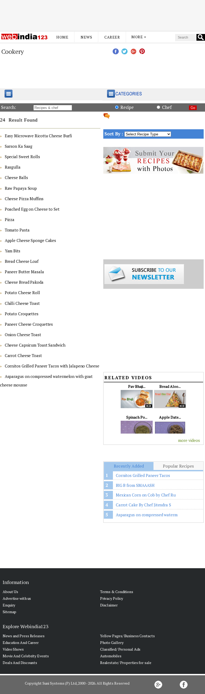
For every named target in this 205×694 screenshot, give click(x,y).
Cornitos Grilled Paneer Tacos (143, 475)
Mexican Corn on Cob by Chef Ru (146, 495)
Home (62, 37)
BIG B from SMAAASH (135, 485)
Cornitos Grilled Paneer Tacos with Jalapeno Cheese (52, 366)
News (86, 37)
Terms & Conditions (116, 591)
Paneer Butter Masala (24, 271)
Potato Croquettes (21, 313)
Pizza (10, 219)
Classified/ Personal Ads (120, 649)
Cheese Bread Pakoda (24, 282)
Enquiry (9, 605)
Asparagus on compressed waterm (147, 514)
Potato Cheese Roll (22, 292)
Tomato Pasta (17, 230)
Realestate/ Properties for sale (125, 662)
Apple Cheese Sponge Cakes (30, 240)
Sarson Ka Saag (19, 146)
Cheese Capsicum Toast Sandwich (35, 345)
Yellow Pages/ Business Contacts (127, 635)
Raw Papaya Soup (21, 188)
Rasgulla (13, 167)
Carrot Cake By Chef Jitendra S (143, 504)
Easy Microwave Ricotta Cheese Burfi (38, 135)
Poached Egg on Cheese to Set (32, 209)
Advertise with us (17, 598)
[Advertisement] (102, 14)
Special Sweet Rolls (22, 156)
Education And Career (21, 642)
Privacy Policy (111, 598)
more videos (189, 440)
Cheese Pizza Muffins (24, 198)
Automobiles (110, 655)
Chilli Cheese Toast (22, 303)
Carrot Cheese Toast (23, 355)
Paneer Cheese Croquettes (29, 324)
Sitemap (9, 611)
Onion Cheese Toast (23, 334)
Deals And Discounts (20, 662)
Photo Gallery (112, 642)
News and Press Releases (24, 635)
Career (112, 37)
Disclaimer (109, 605)
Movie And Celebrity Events (26, 655)
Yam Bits (12, 250)
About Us (10, 591)
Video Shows (13, 649)
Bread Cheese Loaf (21, 261)
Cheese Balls (16, 177)
